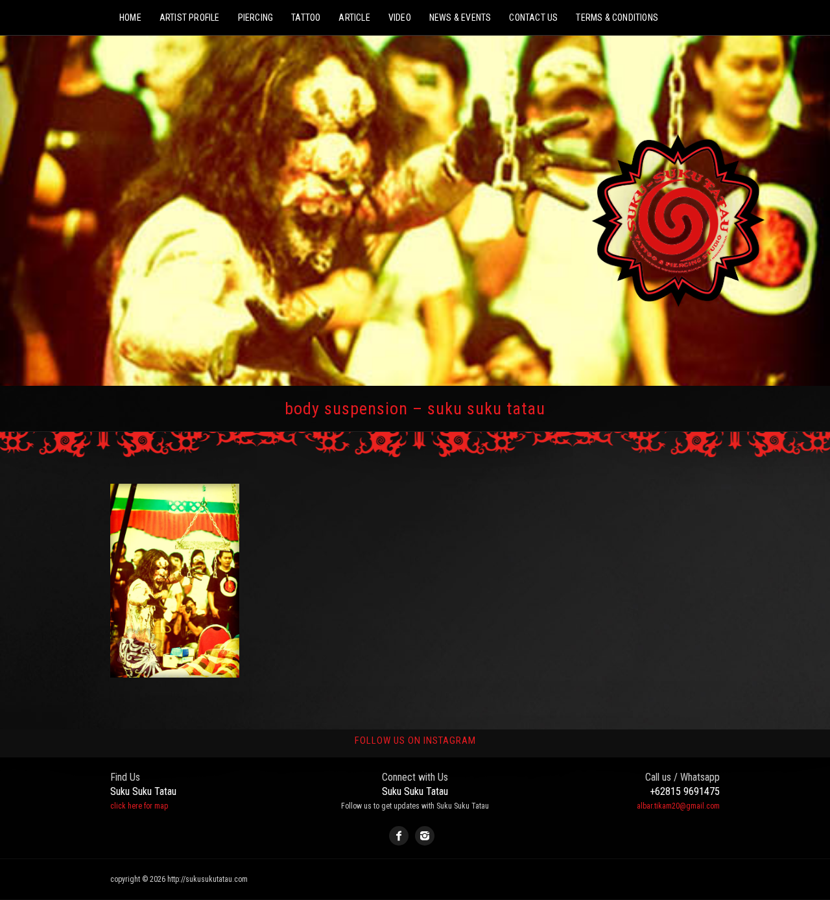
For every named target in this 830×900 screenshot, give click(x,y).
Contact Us (533, 17)
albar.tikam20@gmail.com (678, 806)
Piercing (256, 17)
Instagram (424, 836)
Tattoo (305, 17)
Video (399, 17)
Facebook (399, 836)
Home (130, 17)
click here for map (139, 806)
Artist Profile (190, 17)
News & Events (460, 17)
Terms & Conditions (617, 17)
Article (354, 17)
